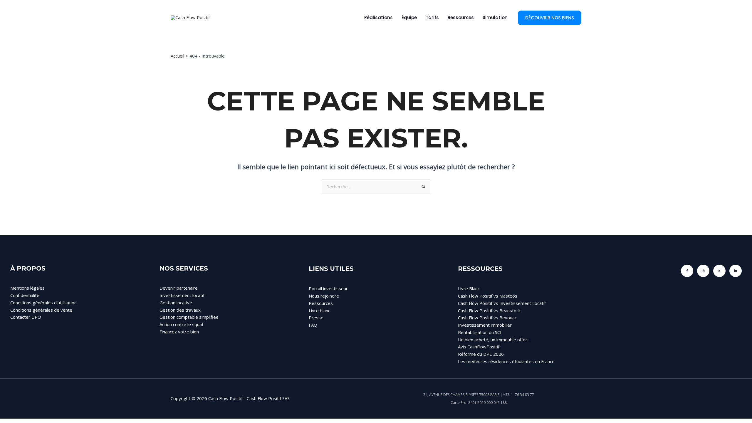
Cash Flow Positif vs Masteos (487, 296)
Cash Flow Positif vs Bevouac (487, 317)
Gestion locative (176, 303)
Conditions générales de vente (41, 310)
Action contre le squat (182, 324)
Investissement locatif (182, 295)
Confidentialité (24, 295)
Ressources (461, 17)
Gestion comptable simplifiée (189, 317)
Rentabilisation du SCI (479, 332)
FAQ (313, 325)
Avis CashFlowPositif (478, 347)
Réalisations (378, 17)
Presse (316, 317)
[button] (549, 18)
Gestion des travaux (180, 310)
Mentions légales (27, 288)
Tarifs (432, 17)
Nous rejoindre (324, 296)
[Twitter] (719, 271)
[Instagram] (703, 271)
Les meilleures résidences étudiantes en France (506, 361)
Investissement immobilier (485, 325)
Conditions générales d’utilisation (43, 303)
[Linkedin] (735, 271)
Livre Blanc (469, 288)
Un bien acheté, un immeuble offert (493, 340)
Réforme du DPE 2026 (481, 354)
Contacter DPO (25, 317)
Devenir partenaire (179, 288)
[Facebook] (687, 271)
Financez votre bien (179, 332)
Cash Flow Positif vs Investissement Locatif (502, 303)
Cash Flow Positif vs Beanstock (489, 310)
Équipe (409, 17)
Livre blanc (319, 310)
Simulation (495, 17)
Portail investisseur (328, 288)
